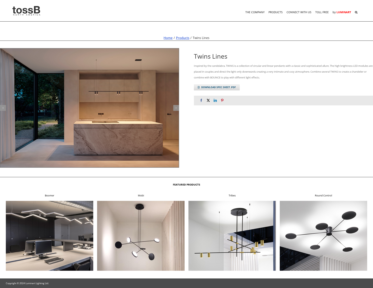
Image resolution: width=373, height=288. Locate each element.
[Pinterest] (222, 100)
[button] (356, 10)
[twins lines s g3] (89, 108)
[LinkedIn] (215, 100)
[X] (208, 100)
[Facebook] (201, 100)
